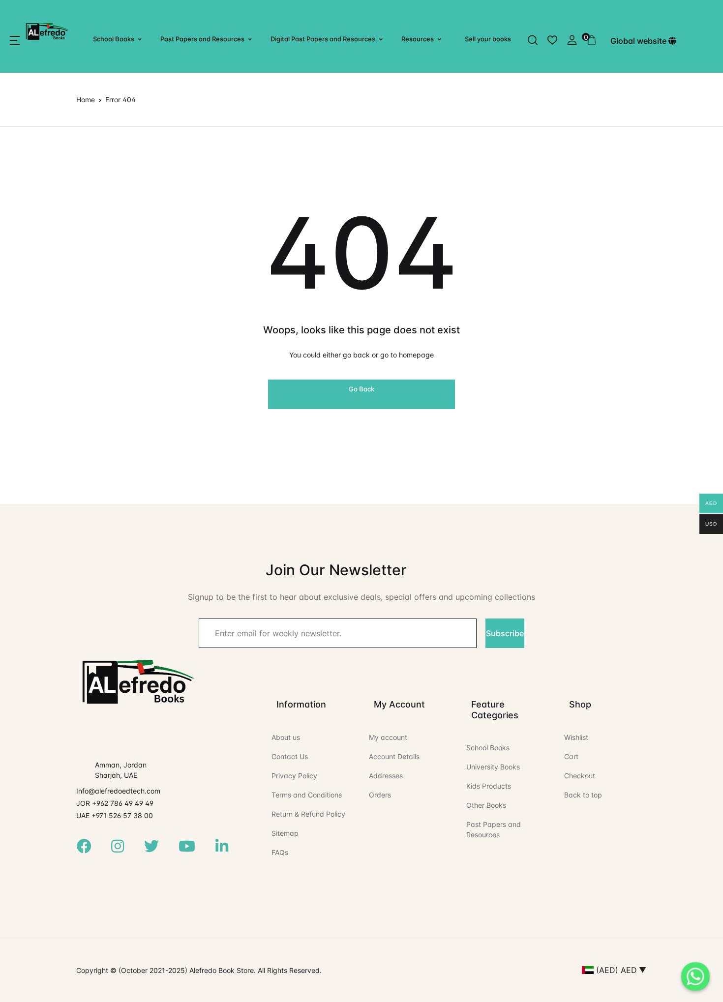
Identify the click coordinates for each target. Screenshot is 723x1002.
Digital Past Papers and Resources (323, 39)
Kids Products (488, 786)
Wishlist (576, 737)
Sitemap (285, 833)
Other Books (486, 805)
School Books (113, 39)
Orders (380, 795)
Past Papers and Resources (202, 39)
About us (285, 737)
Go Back (361, 389)
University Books (493, 767)
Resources (417, 39)
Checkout (579, 775)
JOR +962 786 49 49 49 (114, 803)
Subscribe (505, 633)
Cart (571, 756)
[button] (15, 40)
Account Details (394, 756)
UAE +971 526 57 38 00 (114, 815)
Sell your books (488, 39)
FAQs (279, 852)
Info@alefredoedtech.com (118, 791)
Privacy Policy (294, 775)
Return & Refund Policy (308, 814)
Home (85, 99)
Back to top (583, 795)
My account (388, 737)
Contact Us (289, 756)
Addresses (386, 775)
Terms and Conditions (306, 795)
